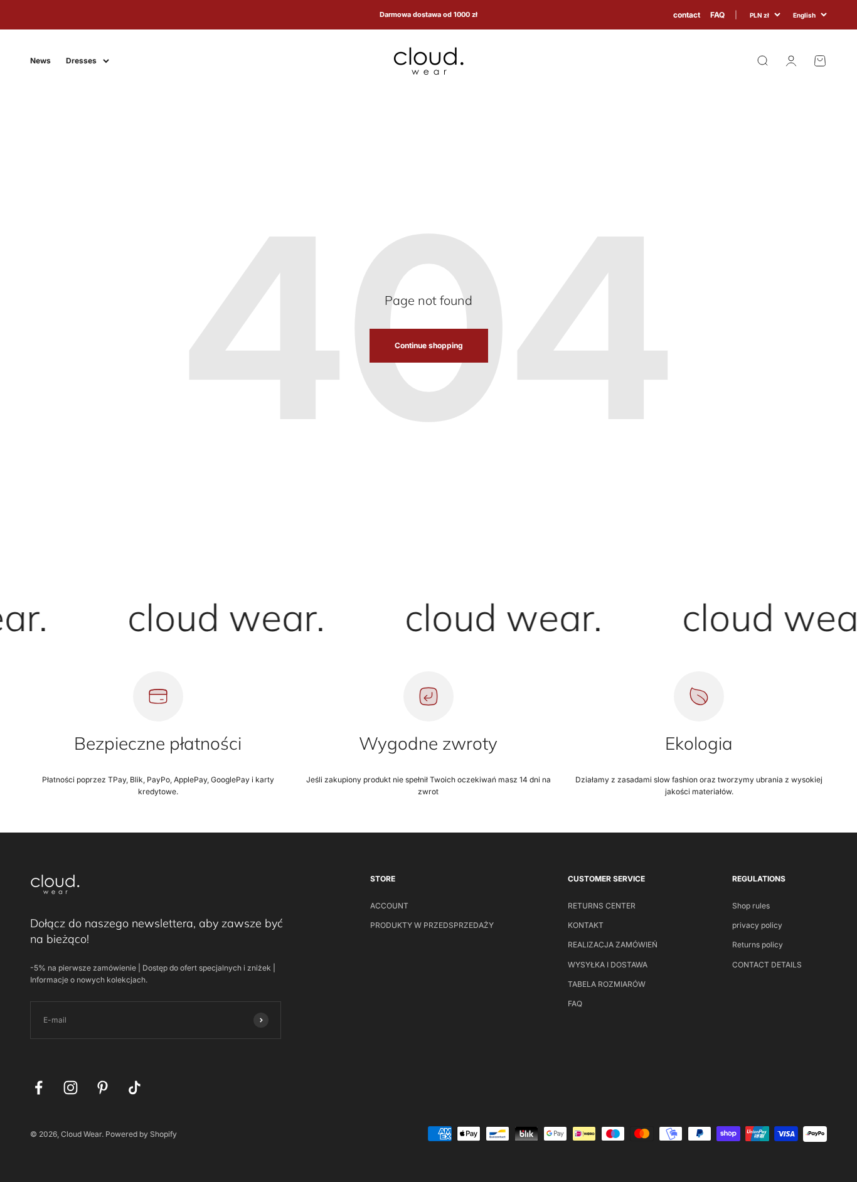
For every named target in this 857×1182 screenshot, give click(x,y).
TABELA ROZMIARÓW (607, 984)
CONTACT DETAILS (767, 964)
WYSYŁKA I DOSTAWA (607, 964)
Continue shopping (429, 345)
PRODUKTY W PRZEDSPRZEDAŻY (432, 925)
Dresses (81, 60)
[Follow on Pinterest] (102, 1087)
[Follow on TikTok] (134, 1087)
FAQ (717, 14)
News (40, 60)
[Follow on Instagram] (70, 1087)
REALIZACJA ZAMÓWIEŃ (612, 944)
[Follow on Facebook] (38, 1087)
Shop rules (751, 905)
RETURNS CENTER (602, 905)
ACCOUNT (389, 905)
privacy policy (757, 925)
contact (686, 14)
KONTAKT (586, 925)
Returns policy (757, 944)
